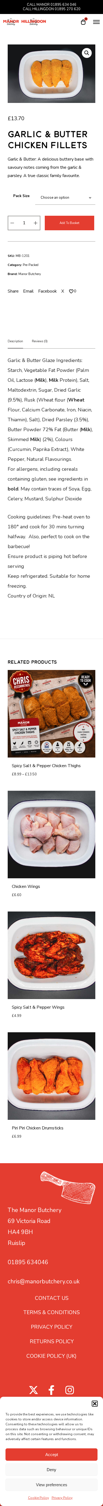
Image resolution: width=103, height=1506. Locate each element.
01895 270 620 (67, 9)
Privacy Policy (62, 1498)
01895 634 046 (63, 4)
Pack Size (21, 195)
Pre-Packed (30, 265)
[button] (95, 1403)
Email (28, 291)
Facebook (47, 291)
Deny (51, 1469)
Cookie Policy (38, 1498)
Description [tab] (15, 341)
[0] (71, 291)
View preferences (51, 1484)
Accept (51, 1454)
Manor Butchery (29, 274)
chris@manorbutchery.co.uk (44, 1281)
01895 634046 (28, 1262)
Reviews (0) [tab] (40, 341)
